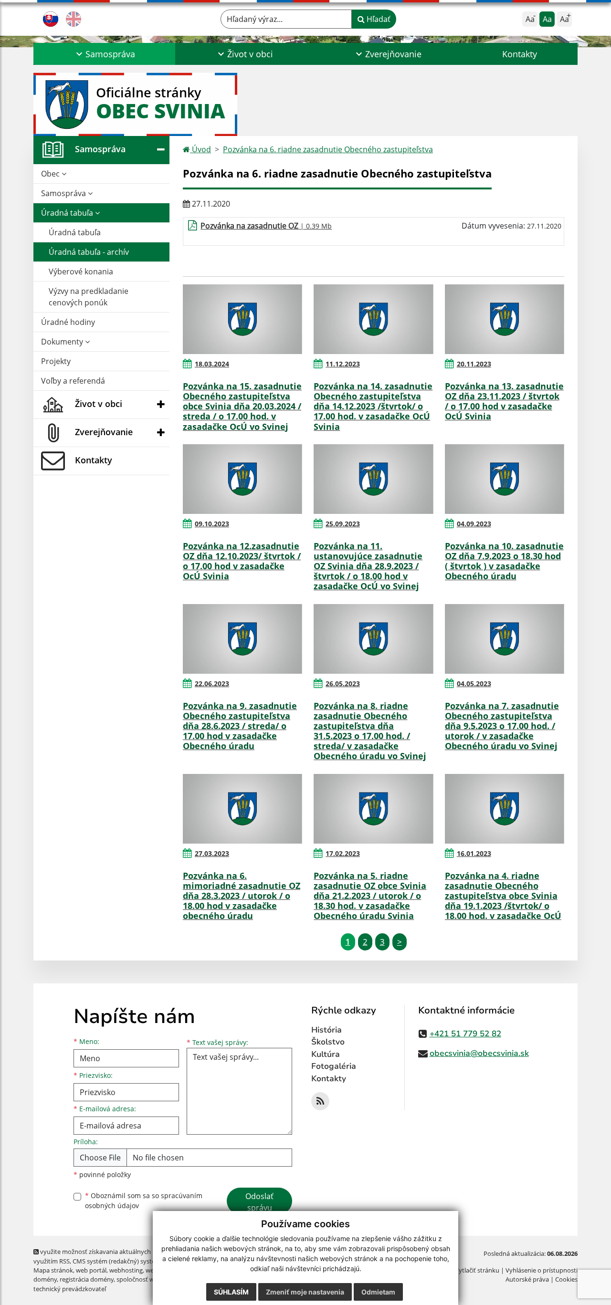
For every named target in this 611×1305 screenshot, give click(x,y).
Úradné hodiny (68, 322)
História (326, 1029)
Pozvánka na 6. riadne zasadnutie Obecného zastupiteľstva (328, 149)
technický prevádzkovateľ (69, 1288)
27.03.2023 (212, 853)
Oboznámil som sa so (143, 1200)
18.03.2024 (212, 363)
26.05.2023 (343, 683)
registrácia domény (87, 1279)
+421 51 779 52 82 (465, 1033)
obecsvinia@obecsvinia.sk (479, 1053)
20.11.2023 (474, 363)
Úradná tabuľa (68, 213)
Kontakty (519, 54)
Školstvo (328, 1041)
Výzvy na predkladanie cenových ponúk (88, 297)
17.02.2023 (343, 853)
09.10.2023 (212, 523)
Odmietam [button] (378, 1292)
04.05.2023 (474, 683)
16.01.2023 (474, 853)
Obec (51, 173)
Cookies (566, 1279)
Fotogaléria (333, 1066)
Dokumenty (63, 341)
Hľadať (377, 19)
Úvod (200, 149)
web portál (91, 1270)
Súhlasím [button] (231, 1292)
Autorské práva (527, 1279)
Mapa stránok (53, 1270)
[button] (104, 54)
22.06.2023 (212, 683)
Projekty (56, 361)
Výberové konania (81, 271)
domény (45, 1279)
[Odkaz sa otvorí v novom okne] (320, 1101)
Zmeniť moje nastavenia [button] (305, 1292)
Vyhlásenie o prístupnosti (542, 1270)
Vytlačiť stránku (477, 1270)
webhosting (126, 1270)
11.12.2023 (343, 363)
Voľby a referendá (73, 381)
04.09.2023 (474, 523)
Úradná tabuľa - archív (89, 252)
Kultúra (325, 1054)
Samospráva (64, 193)
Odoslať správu (259, 1202)
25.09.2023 (343, 523)
